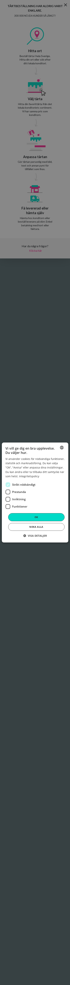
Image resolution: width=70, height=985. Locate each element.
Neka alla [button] (36, 526)
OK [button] (36, 517)
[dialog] (35, 493)
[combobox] (62, 447)
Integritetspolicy (29, 476)
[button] (35, 536)
